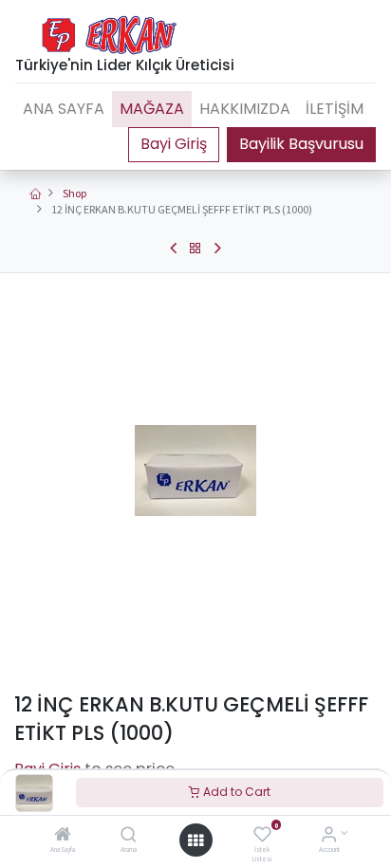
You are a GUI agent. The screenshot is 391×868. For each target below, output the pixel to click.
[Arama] (129, 836)
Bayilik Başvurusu (301, 144)
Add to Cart (235, 792)
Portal (173, 144)
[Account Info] (329, 836)
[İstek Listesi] (262, 836)
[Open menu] (195, 840)
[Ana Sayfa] (62, 836)
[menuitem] (63, 109)
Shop (74, 193)
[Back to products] (195, 248)
